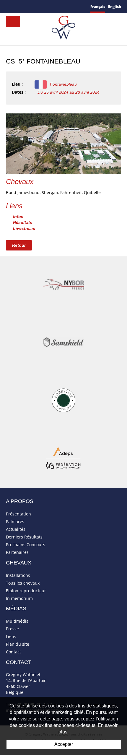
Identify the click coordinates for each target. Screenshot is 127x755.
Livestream (24, 228)
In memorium (19, 598)
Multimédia (17, 621)
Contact (13, 652)
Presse (12, 629)
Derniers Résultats (24, 537)
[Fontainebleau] (63, 143)
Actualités (15, 529)
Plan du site (17, 644)
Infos (18, 216)
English (114, 6)
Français (97, 6)
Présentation (18, 514)
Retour (19, 245)
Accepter (63, 744)
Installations (18, 575)
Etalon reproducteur (26, 590)
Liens (11, 636)
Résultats (22, 222)
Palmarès (15, 521)
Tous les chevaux (23, 583)
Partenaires (17, 552)
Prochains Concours (25, 544)
